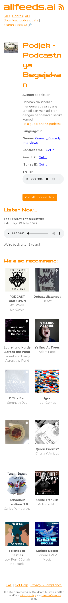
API (27, 16)
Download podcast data (21, 20)
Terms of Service (51, 595)
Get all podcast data (39, 197)
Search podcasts (15, 25)
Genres (17, 16)
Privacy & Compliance (46, 585)
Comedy (41, 138)
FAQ (7, 16)
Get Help (21, 585)
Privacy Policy (28, 595)
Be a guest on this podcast (41, 124)
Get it (50, 150)
